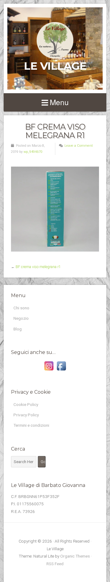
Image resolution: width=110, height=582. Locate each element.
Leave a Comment (78, 146)
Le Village (55, 65)
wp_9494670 (33, 152)
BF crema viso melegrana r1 (38, 267)
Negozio (21, 318)
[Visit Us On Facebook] (61, 370)
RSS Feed (55, 563)
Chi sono (21, 307)
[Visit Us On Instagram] (48, 370)
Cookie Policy (25, 404)
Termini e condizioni (31, 425)
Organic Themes (75, 556)
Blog (17, 328)
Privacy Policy (26, 414)
